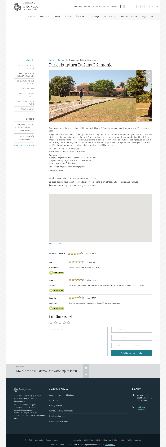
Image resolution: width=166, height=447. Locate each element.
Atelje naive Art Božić (26, 95)
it (146, 6)
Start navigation (56, 243)
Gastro (57, 16)
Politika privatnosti (134, 440)
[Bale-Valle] (17, 7)
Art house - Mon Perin (26, 102)
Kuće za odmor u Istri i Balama (61, 395)
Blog (143, 16)
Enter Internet (110, 445)
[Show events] (86, 367)
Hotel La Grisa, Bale (57, 416)
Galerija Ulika (27, 109)
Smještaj (31, 16)
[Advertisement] (83, 38)
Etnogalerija (27, 88)
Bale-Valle (44, 16)
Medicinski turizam (128, 16)
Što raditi (80, 16)
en (139, 6)
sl (149, 6)
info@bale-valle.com (22, 146)
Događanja (94, 16)
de (142, 6)
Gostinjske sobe (55, 406)
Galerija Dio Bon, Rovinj (26, 67)
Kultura (68, 16)
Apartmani (53, 400)
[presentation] (149, 79)
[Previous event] (86, 374)
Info (152, 16)
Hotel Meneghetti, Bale (58, 421)
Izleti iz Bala (109, 16)
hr (134, 6)
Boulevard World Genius (25, 82)
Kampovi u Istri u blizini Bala (61, 411)
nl (157, 6)
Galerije (30, 60)
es (153, 6)
